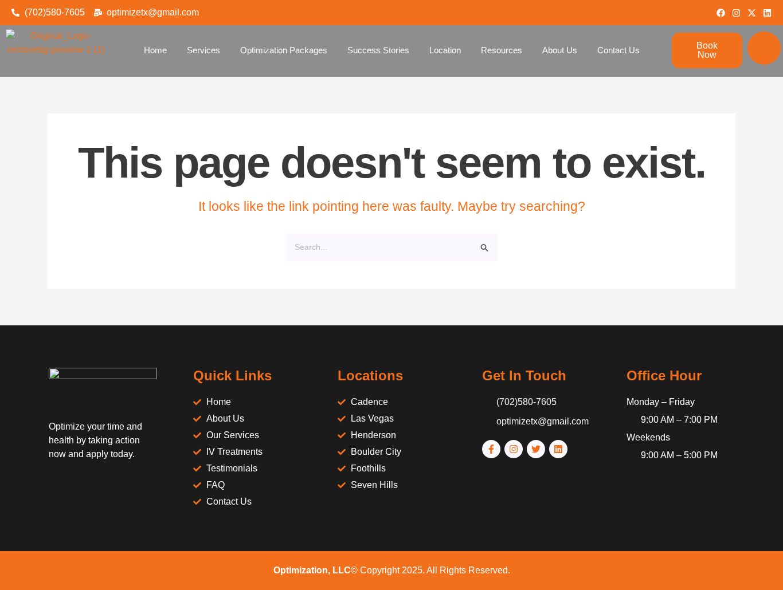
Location (445, 50)
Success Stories (378, 50)
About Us (559, 50)
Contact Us (618, 50)
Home (155, 50)
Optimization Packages (283, 50)
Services (203, 50)
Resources (501, 50)
